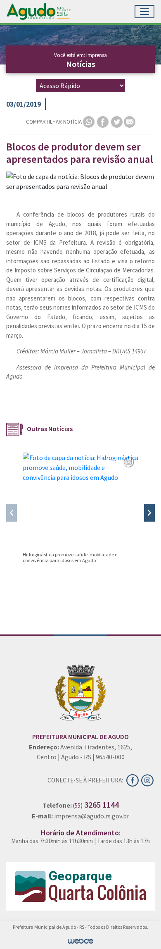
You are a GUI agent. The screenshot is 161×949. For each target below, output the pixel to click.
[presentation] (11, 513)
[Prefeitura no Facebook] (133, 779)
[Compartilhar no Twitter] (117, 121)
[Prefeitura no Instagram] (148, 779)
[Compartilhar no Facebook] (103, 121)
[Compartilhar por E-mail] (129, 121)
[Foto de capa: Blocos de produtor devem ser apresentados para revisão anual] (80, 181)
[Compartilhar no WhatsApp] (89, 121)
